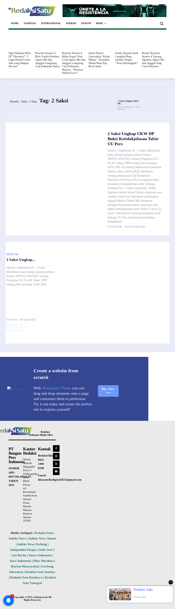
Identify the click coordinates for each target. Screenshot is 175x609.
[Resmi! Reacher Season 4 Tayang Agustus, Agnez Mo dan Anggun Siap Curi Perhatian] (154, 41)
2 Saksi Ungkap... (20, 259)
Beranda (14, 101)
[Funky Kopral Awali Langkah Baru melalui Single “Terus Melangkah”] (127, 41)
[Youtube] (56, 471)
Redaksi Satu (44, 533)
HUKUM (12, 254)
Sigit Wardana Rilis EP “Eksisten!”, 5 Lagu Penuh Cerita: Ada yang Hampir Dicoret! (20, 59)
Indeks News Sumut (42, 538)
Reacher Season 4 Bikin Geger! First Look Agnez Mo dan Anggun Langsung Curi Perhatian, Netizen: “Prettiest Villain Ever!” (74, 63)
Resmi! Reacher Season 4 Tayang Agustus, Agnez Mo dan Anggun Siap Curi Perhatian (153, 59)
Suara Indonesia (40, 555)
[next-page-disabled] (20, 328)
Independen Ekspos (23, 549)
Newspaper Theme (56, 388)
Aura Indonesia (20, 560)
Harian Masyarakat (25, 566)
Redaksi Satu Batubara (26, 577)
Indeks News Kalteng (32, 544)
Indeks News (17, 538)
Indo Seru (46, 549)
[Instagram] (56, 456)
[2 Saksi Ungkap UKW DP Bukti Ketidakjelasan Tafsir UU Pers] (129, 94)
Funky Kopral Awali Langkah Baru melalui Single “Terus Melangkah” (126, 58)
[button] (161, 23)
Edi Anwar (115, 226)
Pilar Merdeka (43, 560)
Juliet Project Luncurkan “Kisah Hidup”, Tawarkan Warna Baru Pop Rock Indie (99, 59)
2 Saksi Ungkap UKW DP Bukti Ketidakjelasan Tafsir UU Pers (133, 138)
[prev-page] (10, 328)
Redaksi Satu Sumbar (40, 572)
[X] (56, 464)
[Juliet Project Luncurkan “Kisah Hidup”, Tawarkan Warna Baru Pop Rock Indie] (101, 41)
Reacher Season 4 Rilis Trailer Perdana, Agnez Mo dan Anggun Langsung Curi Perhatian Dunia (47, 59)
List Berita (19, 555)
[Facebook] (56, 448)
